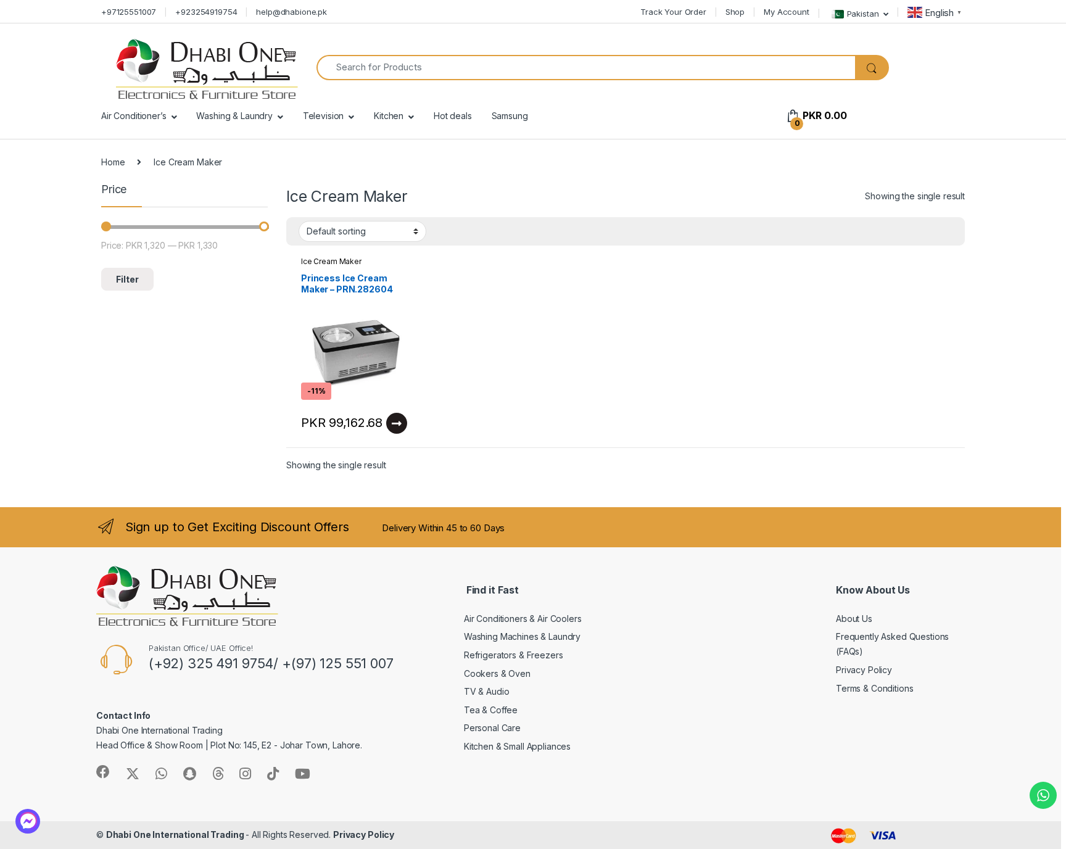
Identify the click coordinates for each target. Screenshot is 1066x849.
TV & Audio (487, 691)
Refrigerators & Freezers (513, 655)
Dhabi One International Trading (176, 834)
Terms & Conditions (874, 688)
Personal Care (492, 728)
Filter (127, 279)
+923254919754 (206, 12)
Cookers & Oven (497, 673)
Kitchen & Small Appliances (517, 746)
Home (113, 162)
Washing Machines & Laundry (522, 636)
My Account (786, 12)
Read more (396, 423)
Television (323, 115)
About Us (854, 618)
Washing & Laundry (234, 115)
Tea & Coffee (491, 710)
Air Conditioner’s (134, 115)
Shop (735, 12)
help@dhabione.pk (291, 12)
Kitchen (388, 115)
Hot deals (453, 115)
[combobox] (585, 67)
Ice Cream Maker (331, 261)
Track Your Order (673, 12)
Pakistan (863, 13)
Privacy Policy (864, 670)
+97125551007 (128, 12)
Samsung (510, 115)
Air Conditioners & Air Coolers (523, 618)
